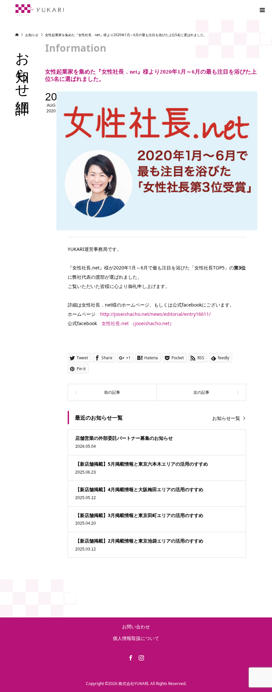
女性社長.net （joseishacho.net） (138, 323)
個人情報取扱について (136, 638)
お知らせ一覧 (226, 418)
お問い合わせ (136, 626)
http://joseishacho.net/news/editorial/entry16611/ (155, 314)
